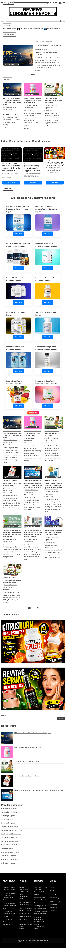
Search (3, 716)
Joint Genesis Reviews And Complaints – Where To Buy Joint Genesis (33, 534)
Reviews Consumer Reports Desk (47, 52)
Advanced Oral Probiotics (12, 530)
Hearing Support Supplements (11, 834)
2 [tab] (33, 74)
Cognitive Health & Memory (53, 530)
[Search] (61, 21)
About (52, 891)
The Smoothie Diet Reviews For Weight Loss (9, 906)
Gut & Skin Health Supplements (11, 830)
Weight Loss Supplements (32, 98)
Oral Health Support (7, 848)
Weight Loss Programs (10, 577)
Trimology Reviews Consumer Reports (26, 761)
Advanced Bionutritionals (32, 480)
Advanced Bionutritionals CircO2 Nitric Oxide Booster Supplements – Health (25, 28)
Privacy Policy (54, 898)
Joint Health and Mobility (32, 530)
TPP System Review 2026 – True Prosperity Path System (12, 102)
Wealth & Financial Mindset (44, 41)
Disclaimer (53, 894)
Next (37, 608)
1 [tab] (32, 74)
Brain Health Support (8, 823)
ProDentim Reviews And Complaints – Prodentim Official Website (12, 534)
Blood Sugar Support (8, 816)
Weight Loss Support (52, 98)
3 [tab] (34, 74)
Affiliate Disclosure (56, 901)
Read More (37, 70)
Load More (33, 413)
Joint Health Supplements (9, 841)
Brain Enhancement (51, 480)
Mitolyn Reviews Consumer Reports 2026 (27, 747)
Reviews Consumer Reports (38, 941)
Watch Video (11, 182)
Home (52, 887)
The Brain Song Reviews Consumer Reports (9, 914)
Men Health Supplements (9, 845)
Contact (52, 910)
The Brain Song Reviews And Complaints (8, 922)
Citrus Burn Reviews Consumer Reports (27, 776)
